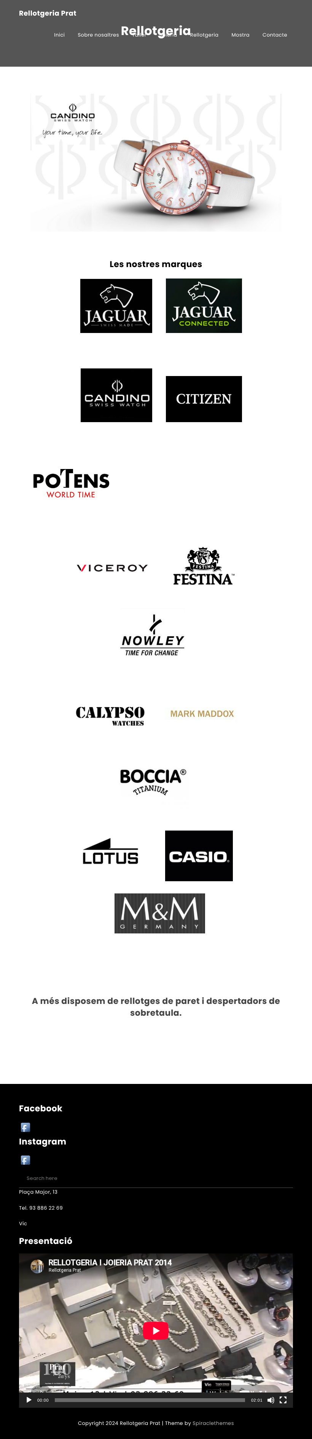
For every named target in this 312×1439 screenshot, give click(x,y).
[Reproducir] (29, 1400)
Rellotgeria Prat (47, 13)
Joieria (168, 34)
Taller (139, 34)
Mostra (240, 34)
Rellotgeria (204, 34)
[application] (156, 1330)
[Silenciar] (271, 1400)
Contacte (275, 34)
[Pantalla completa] (283, 1400)
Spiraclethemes (213, 1423)
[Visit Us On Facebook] (25, 1128)
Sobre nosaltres (98, 34)
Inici (59, 34)
